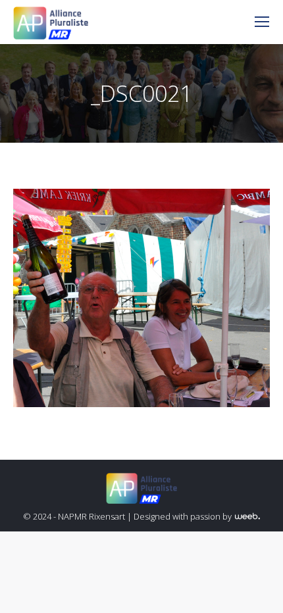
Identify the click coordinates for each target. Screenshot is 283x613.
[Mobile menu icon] (262, 22)
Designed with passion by (184, 516)
